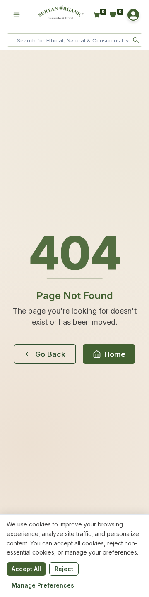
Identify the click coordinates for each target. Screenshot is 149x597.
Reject (64, 568)
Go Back (50, 354)
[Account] (133, 15)
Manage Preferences (43, 585)
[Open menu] (16, 15)
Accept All (26, 568)
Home (114, 354)
